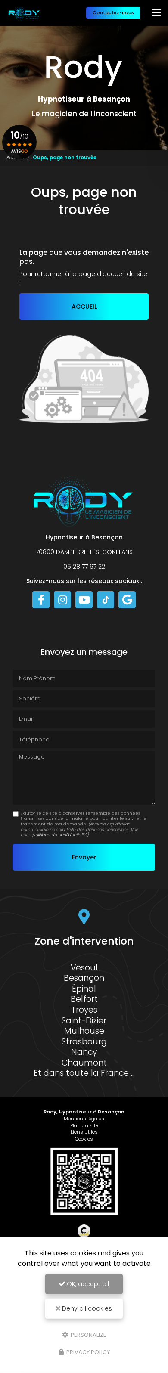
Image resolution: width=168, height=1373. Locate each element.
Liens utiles (84, 1131)
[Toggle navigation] (156, 13)
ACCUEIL (84, 306)
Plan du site (84, 1125)
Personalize (87, 1334)
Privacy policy (87, 1352)
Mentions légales (84, 1118)
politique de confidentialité (59, 834)
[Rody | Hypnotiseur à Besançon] (24, 13)
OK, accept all (87, 1284)
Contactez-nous (113, 12)
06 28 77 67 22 (84, 566)
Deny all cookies (86, 1308)
